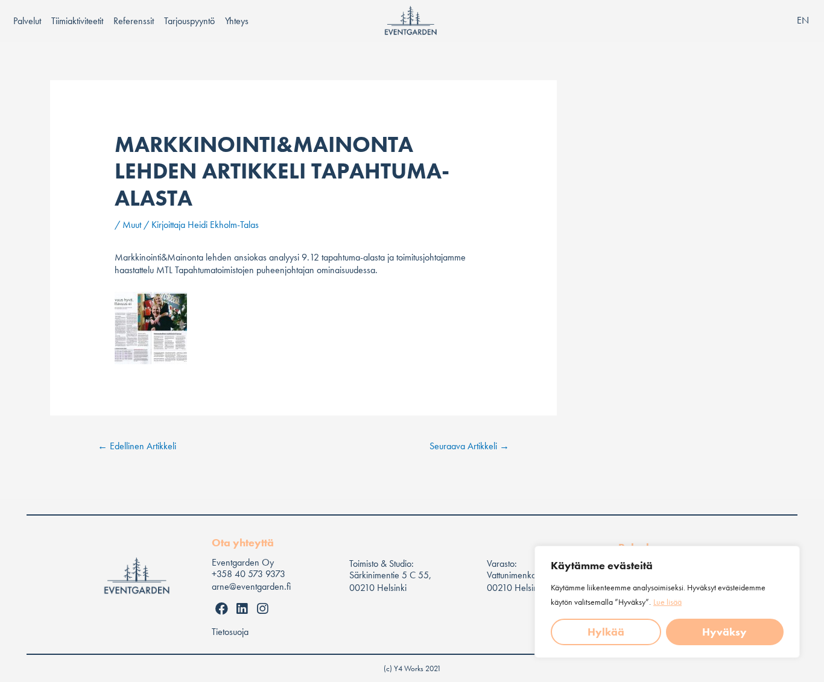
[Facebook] (222, 609)
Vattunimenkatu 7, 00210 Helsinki (519, 581)
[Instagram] (262, 609)
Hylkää (606, 632)
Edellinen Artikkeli (137, 446)
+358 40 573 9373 (248, 573)
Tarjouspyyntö (189, 20)
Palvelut (27, 20)
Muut (131, 224)
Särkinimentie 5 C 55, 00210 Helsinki (390, 581)
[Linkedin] (242, 609)
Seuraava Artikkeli (469, 446)
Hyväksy (724, 632)
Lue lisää (667, 601)
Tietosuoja (230, 631)
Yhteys (237, 20)
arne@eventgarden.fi (251, 586)
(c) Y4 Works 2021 (412, 668)
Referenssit (133, 20)
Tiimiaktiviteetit (77, 20)
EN (803, 20)
